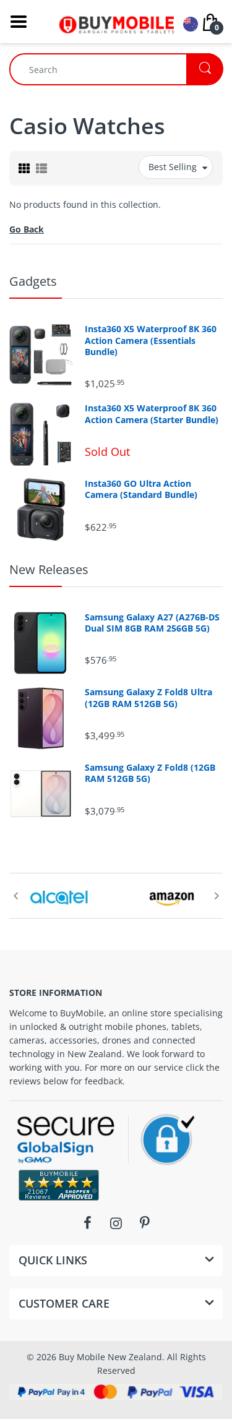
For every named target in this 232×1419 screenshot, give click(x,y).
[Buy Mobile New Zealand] (116, 21)
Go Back (26, 229)
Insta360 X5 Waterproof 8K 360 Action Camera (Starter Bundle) (151, 414)
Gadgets (33, 281)
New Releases (48, 569)
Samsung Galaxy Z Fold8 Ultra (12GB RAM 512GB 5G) (148, 698)
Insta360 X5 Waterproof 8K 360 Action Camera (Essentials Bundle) (151, 340)
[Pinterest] (145, 1223)
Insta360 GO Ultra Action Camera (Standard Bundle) (141, 489)
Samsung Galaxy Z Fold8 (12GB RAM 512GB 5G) (150, 773)
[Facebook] (88, 1223)
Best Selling (172, 167)
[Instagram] (116, 1223)
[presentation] (15, 895)
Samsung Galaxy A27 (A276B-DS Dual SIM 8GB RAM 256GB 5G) (152, 623)
